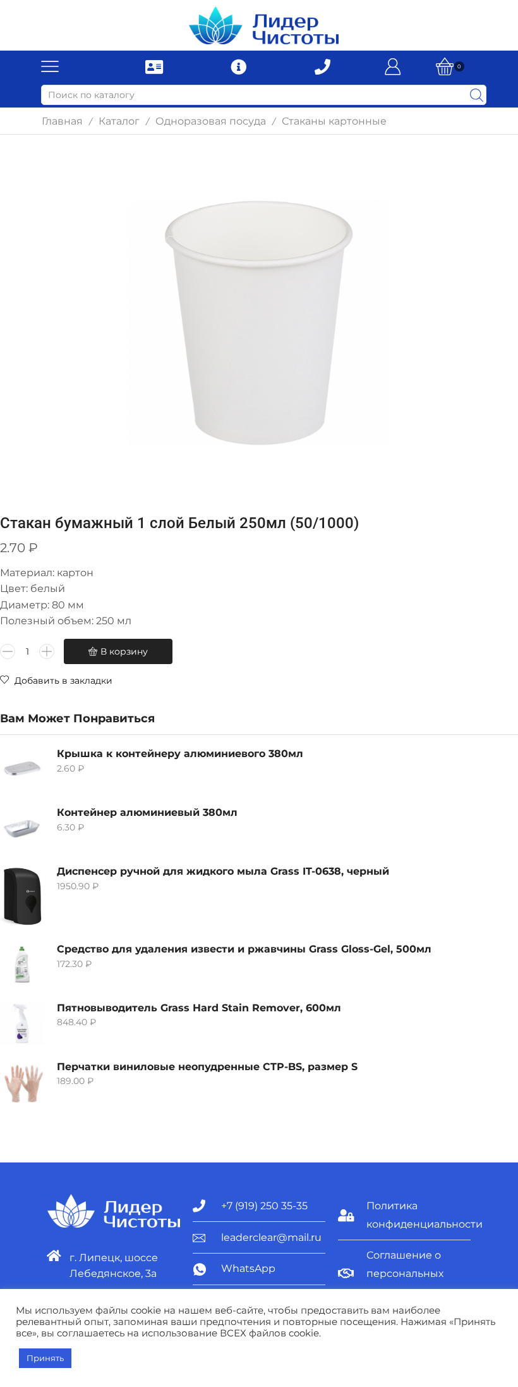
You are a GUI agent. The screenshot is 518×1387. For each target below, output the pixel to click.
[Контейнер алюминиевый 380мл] (22, 828)
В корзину (124, 651)
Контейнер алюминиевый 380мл (147, 812)
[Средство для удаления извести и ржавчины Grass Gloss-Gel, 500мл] (22, 964)
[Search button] (476, 94)
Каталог (119, 121)
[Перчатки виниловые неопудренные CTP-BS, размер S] (22, 1082)
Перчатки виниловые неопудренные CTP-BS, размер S (207, 1067)
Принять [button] (45, 1358)
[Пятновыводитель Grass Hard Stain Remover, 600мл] (22, 1023)
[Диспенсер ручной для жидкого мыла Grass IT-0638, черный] (22, 896)
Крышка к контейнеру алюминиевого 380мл (180, 754)
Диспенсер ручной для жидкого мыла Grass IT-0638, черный (223, 871)
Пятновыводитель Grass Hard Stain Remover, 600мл (199, 1008)
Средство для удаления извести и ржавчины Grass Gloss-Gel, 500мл (244, 949)
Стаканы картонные (334, 121)
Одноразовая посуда (210, 121)
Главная (62, 121)
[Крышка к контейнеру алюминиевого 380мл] (22, 769)
